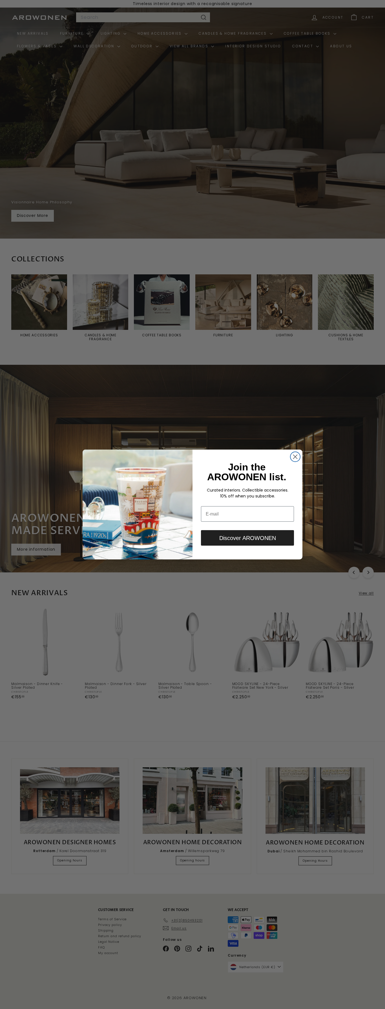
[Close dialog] (295, 457)
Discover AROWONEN (247, 538)
